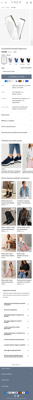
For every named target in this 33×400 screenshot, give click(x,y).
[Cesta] (31, 3)
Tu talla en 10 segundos (26, 67)
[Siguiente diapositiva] (30, 158)
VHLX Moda (13, 398)
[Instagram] (15, 396)
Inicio (2, 7)
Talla (2, 68)
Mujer (7, 7)
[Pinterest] (18, 396)
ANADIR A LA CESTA (17, 77)
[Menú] (2, 3)
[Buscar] (6, 3)
